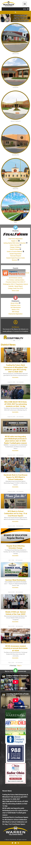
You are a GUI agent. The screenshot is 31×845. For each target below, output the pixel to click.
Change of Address (15, 247)
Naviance (14, 260)
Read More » (15, 377)
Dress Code (15, 290)
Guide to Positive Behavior (14, 251)
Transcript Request (15, 256)
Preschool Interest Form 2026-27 (15, 282)
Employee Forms (15, 305)
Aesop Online (14, 303)
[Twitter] (12, 843)
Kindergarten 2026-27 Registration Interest (15, 284)
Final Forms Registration (15, 238)
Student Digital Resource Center (15, 258)
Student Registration (15, 253)
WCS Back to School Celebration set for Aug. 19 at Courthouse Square (15, 513)
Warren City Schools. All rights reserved (16, 839)
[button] (24, 9)
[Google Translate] (18, 843)
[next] (29, 18)
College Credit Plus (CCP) (15, 288)
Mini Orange (15, 311)
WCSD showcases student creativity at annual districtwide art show (15, 648)
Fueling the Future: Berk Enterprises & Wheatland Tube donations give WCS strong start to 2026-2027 (15, 797)
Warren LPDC (15, 309)
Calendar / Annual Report (15, 286)
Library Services (14, 245)
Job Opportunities (15, 307)
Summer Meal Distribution (15, 580)
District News (8, 344)
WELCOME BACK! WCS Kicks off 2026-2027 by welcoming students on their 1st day (15, 404)
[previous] (2, 18)
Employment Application (15, 314)
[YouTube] (15, 843)
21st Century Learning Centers (15, 280)
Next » (19, 665)
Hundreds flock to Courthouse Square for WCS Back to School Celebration (15, 477)
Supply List (14, 241)
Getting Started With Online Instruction (15, 243)
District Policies (14, 249)
